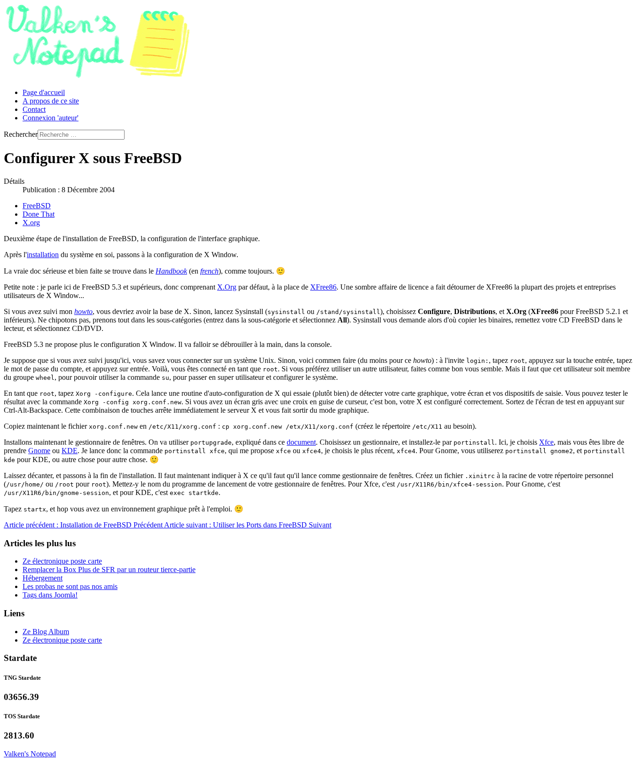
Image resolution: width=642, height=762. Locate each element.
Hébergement (43, 578)
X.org (31, 223)
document (301, 442)
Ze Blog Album (46, 632)
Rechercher (21, 134)
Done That (39, 214)
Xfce (546, 442)
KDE (70, 451)
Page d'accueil (44, 92)
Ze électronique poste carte (62, 561)
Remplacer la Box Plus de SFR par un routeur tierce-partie (109, 569)
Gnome (39, 451)
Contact (34, 109)
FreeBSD (37, 206)
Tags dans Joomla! (50, 595)
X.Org (226, 287)
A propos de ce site (51, 101)
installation (43, 255)
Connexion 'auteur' (50, 118)
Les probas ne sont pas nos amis (70, 586)
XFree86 (323, 287)
